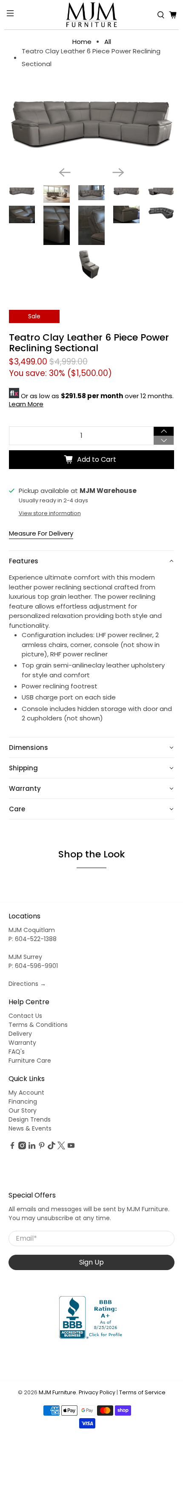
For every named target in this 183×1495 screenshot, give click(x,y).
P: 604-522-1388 (33, 939)
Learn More (26, 403)
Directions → (27, 983)
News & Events (30, 1128)
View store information (50, 513)
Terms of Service (142, 1392)
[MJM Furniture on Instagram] (22, 1147)
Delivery (20, 1033)
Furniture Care (30, 1060)
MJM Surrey (25, 957)
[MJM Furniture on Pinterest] (42, 1147)
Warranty (22, 1042)
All (107, 41)
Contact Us (25, 1015)
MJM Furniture (57, 1392)
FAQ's (17, 1051)
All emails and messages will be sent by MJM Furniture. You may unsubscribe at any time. (89, 1213)
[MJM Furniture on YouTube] (71, 1147)
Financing (23, 1101)
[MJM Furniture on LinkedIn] (32, 1147)
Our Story (23, 1110)
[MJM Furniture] (91, 14)
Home (82, 41)
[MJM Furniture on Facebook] (12, 1147)
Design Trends (30, 1119)
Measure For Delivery (41, 533)
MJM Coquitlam (32, 930)
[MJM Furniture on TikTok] (51, 1147)
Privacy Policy (97, 1392)
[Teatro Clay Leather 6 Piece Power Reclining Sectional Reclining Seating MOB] (91, 123)
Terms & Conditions (38, 1024)
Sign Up (91, 1262)
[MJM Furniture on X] (61, 1147)
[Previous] (64, 172)
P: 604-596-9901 (33, 966)
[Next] (118, 172)
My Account (26, 1092)
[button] (91, 561)
